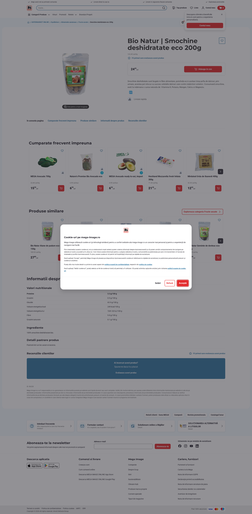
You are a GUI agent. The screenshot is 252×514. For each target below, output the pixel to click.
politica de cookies (145, 264)
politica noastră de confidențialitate (117, 264)
